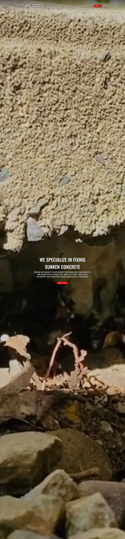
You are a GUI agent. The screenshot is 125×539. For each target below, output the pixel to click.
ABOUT (77, 6)
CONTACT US (98, 6)
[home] (32, 6)
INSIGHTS (87, 6)
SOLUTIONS (82, 6)
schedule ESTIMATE (62, 283)
